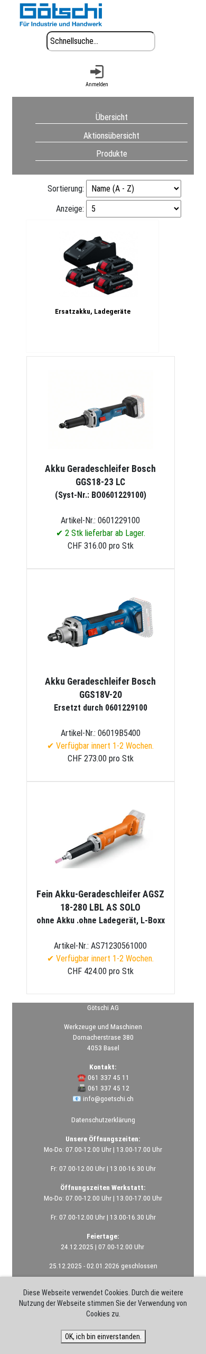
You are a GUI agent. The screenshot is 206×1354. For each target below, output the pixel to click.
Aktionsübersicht (111, 135)
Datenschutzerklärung (103, 1120)
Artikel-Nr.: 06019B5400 (100, 713)
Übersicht (112, 117)
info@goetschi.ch (108, 1099)
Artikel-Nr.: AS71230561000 (100, 926)
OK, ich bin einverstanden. (103, 1336)
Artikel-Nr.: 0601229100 (100, 501)
